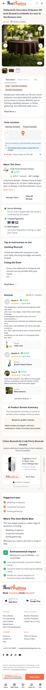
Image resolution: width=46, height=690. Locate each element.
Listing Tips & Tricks (32, 621)
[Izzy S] (7, 373)
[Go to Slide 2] (11, 70)
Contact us (7, 639)
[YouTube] (20, 655)
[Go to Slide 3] (18, 70)
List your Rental (9, 619)
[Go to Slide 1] (5, 70)
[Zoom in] (7, 132)
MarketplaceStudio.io (19, 669)
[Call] (42, 3)
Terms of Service (30, 636)
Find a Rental (8, 616)
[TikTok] (11, 655)
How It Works (8, 621)
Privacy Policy (29, 639)
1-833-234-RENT (9, 648)
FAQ (4, 642)
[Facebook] (4, 655)
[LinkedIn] (7, 655)
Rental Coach (8, 624)
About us (6, 636)
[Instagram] (15, 655)
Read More (9, 111)
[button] (23, 45)
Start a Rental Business (12, 627)
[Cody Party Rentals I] (6, 170)
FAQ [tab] (35, 80)
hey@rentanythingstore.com (30, 648)
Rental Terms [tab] (23, 80)
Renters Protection (31, 616)
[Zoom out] (7, 136)
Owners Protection (31, 619)
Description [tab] (10, 80)
